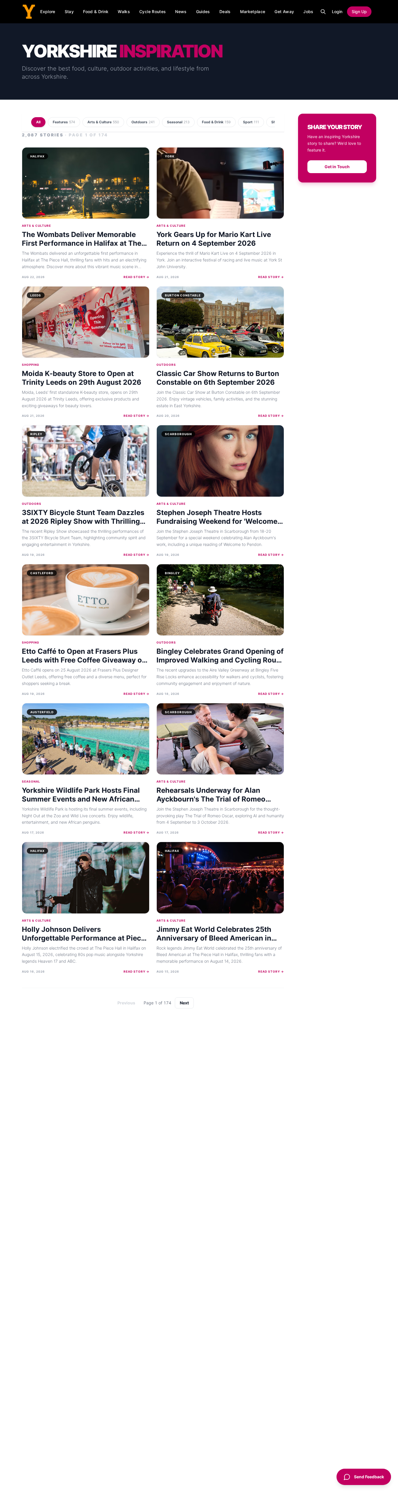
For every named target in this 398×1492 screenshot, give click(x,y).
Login (337, 11)
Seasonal (178, 122)
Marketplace (252, 11)
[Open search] (323, 11)
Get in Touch (337, 166)
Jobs (308, 11)
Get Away (284, 11)
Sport (251, 122)
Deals (225, 11)
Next (184, 1002)
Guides (203, 11)
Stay (69, 11)
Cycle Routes (152, 11)
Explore (47, 11)
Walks (124, 11)
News (180, 11)
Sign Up (359, 11)
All (38, 122)
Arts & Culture (103, 122)
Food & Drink (95, 11)
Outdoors (143, 122)
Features (64, 122)
